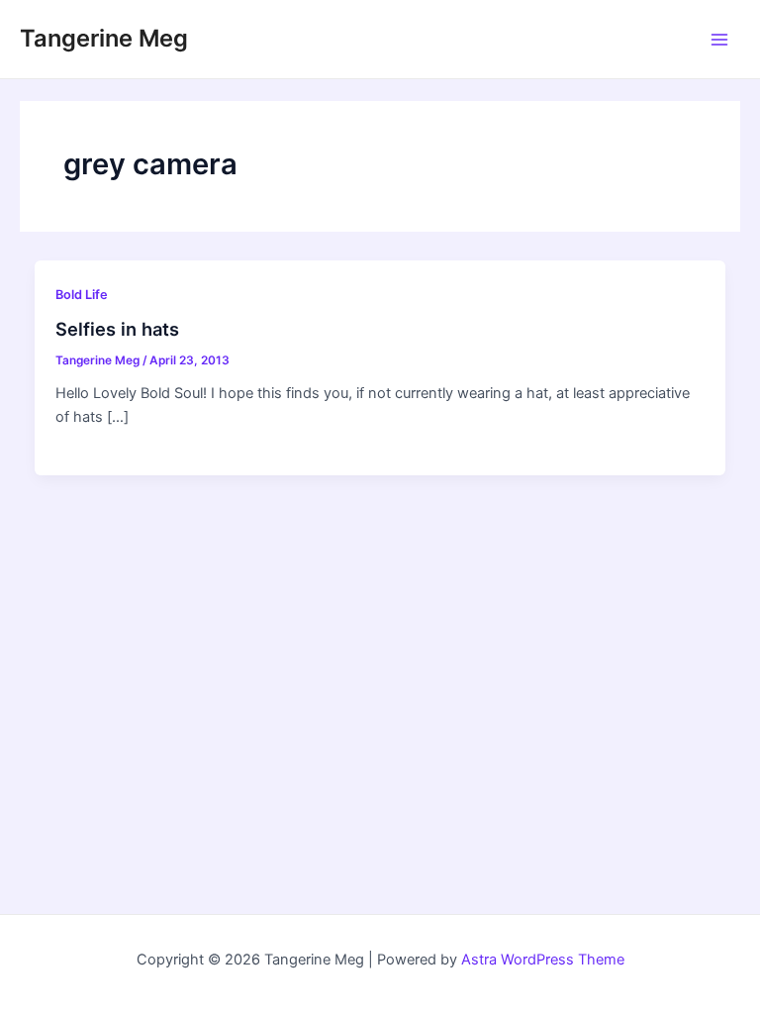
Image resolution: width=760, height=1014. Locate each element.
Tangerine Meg (104, 38)
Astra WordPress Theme (542, 959)
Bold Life (81, 294)
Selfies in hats (117, 329)
